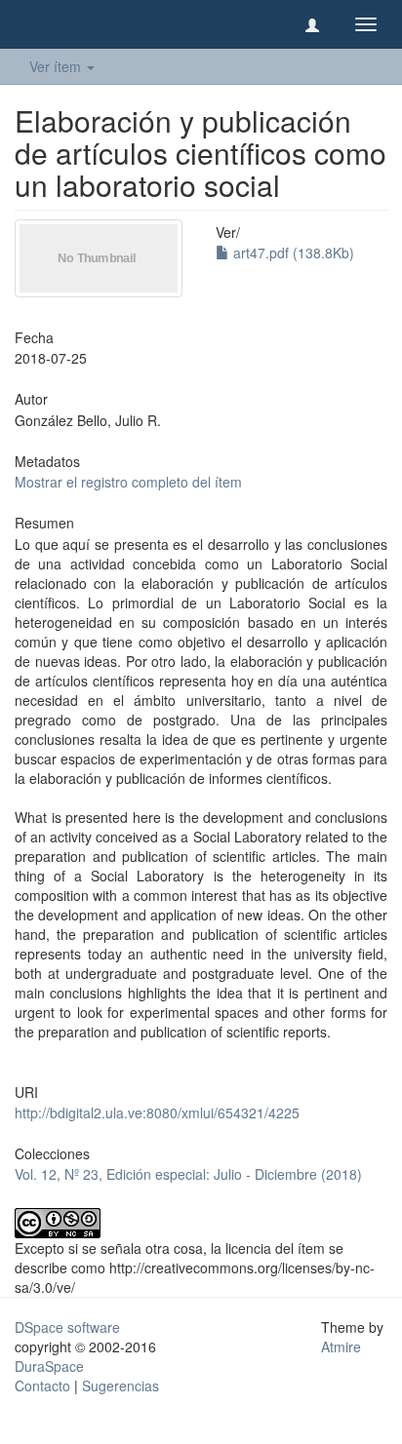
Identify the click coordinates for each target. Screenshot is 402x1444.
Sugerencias (120, 1385)
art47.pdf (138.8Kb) (291, 252)
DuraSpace (49, 1366)
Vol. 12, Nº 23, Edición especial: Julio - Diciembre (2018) (188, 1174)
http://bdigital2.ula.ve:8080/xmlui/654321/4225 (157, 1112)
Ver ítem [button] (57, 66)
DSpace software (67, 1327)
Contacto (42, 1385)
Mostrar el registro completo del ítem (128, 481)
